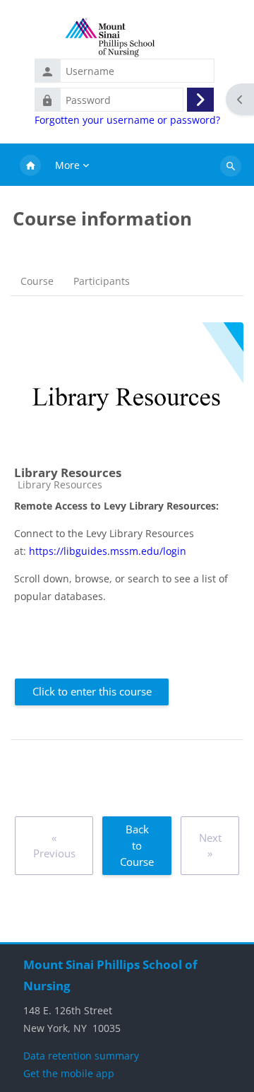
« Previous (54, 845)
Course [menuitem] (37, 281)
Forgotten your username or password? (127, 120)
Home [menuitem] (30, 166)
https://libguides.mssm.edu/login (107, 551)
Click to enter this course (92, 691)
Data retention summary (81, 1055)
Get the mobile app (68, 1073)
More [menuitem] (67, 165)
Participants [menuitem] (101, 281)
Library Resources (67, 472)
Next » (210, 845)
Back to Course (137, 845)
